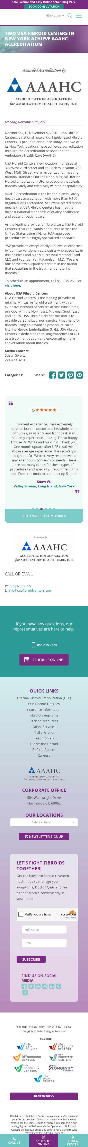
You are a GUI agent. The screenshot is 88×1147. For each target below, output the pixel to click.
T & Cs (67, 1026)
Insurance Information (44, 709)
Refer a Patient (43, 749)
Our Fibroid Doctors (44, 704)
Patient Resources (44, 721)
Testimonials (44, 738)
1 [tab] (33, 509)
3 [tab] (41, 509)
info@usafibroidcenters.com (30, 590)
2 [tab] (37, 509)
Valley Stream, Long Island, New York (44, 486)
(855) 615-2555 (20, 586)
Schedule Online (48, 660)
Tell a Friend (43, 732)
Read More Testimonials (44, 516)
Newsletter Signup (45, 836)
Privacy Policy (36, 1026)
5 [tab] (50, 509)
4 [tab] (46, 509)
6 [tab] (54, 509)
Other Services (44, 726)
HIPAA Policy (54, 1026)
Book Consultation (44, 6)
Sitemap (22, 1026)
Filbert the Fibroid (44, 744)
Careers (44, 755)
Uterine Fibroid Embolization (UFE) (44, 698)
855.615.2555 (46, 645)
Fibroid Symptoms (44, 715)
